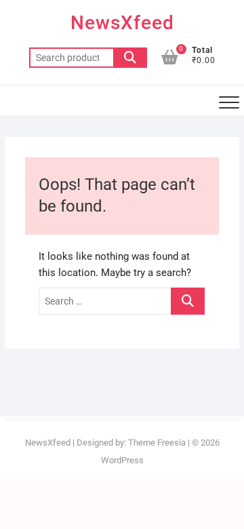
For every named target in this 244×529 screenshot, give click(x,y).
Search (130, 57)
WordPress (122, 460)
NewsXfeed (122, 23)
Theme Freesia (157, 442)
